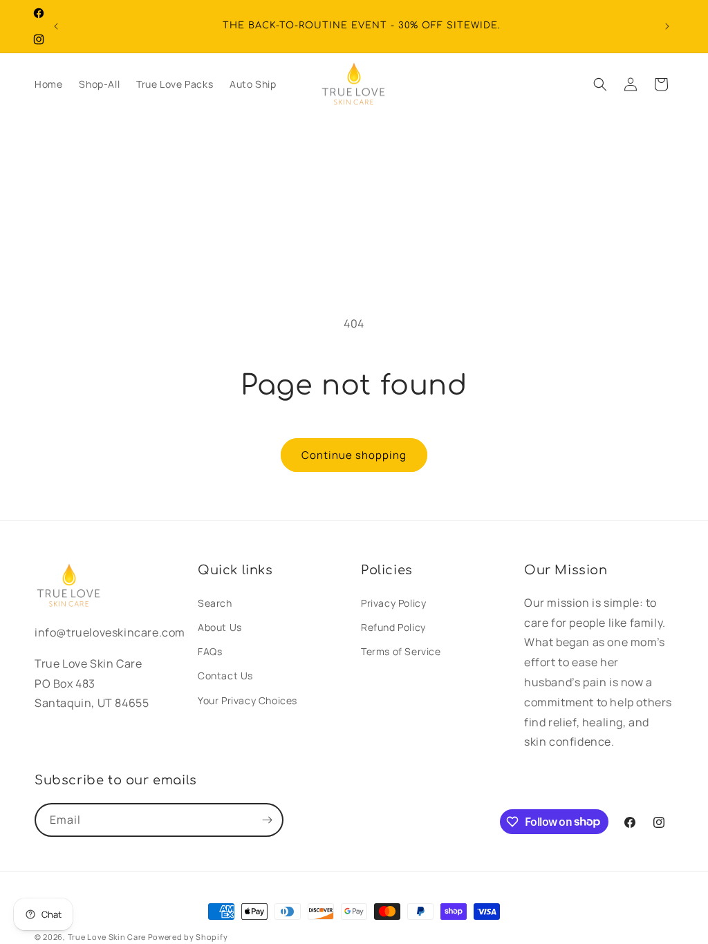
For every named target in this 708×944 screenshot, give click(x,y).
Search (215, 603)
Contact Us (225, 675)
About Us (220, 627)
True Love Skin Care (107, 937)
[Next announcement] (667, 26)
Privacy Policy (393, 603)
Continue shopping (354, 455)
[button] (600, 84)
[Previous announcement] (56, 26)
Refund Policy (393, 627)
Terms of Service (401, 651)
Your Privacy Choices (247, 700)
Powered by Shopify (188, 937)
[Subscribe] (267, 820)
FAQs (210, 651)
